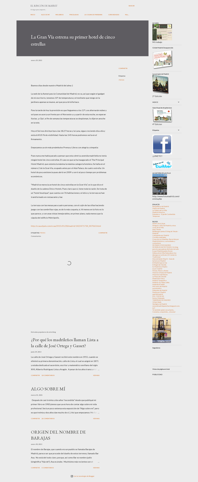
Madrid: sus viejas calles (160, 282)
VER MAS (96, 375)
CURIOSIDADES (113, 14)
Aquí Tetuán (156, 229)
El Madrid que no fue (159, 263)
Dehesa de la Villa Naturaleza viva (164, 253)
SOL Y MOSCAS (158, 296)
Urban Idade (156, 302)
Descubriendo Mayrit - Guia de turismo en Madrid (163, 260)
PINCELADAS (73, 14)
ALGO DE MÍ (45, 14)
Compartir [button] (123, 68)
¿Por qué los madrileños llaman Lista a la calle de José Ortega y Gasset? (64, 343)
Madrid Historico (158, 212)
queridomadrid (157, 294)
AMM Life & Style (158, 223)
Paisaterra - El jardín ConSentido (163, 214)
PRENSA (121, 80)
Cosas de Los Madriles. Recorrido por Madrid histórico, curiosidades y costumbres (165, 241)
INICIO (33, 14)
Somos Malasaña (158, 298)
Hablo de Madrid (158, 208)
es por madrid (157, 269)
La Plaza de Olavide (159, 276)
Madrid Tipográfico (159, 280)
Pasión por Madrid (159, 292)
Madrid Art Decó (158, 278)
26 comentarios (48, 418)
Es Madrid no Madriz (159, 267)
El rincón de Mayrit (44, 5)
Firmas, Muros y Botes (160, 271)
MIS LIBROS (59, 14)
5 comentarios (48, 468)
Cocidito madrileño (159, 237)
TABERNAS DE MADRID (161, 300)
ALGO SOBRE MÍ (48, 389)
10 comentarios (48, 375)
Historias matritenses (160, 275)
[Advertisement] (66, 305)
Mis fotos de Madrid (159, 286)
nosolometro (156, 288)
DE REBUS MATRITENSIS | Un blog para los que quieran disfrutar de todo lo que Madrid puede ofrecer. (165, 249)
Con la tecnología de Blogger (83, 476)
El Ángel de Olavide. (159, 265)
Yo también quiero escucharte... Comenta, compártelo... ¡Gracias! (164, 311)
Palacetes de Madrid (159, 290)
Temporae (156, 216)
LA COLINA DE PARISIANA (93, 14)
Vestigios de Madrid (159, 304)
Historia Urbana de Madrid (162, 273)
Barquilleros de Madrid (160, 206)
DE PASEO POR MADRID (161, 245)
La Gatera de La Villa (159, 210)
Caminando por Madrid (160, 235)
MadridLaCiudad (158, 284)
